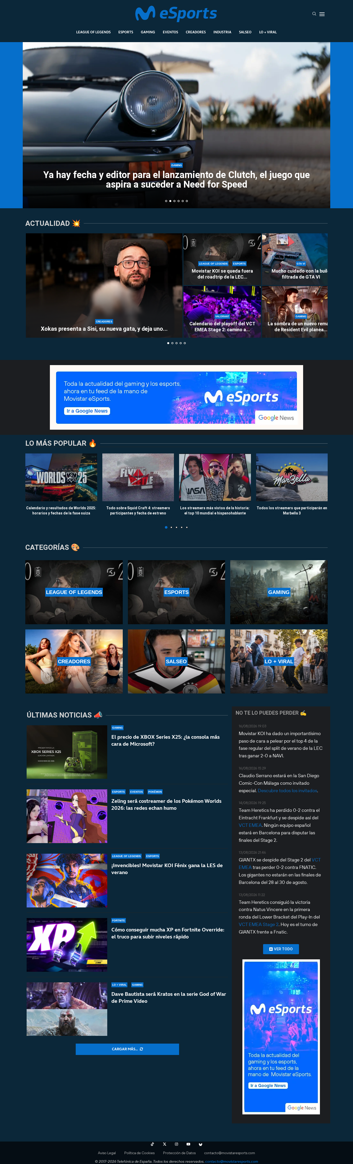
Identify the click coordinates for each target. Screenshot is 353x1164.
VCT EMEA (250, 825)
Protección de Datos (179, 1153)
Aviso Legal (107, 1153)
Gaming (148, 32)
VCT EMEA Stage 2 (259, 924)
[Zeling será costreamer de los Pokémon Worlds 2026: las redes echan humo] (67, 816)
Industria (222, 32)
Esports (125, 32)
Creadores (196, 32)
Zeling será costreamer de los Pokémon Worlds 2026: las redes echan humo (166, 804)
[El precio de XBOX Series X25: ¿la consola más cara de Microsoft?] (67, 752)
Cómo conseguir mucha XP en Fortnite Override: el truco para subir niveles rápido (167, 933)
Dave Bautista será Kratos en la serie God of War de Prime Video (168, 997)
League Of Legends (93, 32)
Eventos (170, 32)
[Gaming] (279, 592)
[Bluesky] (200, 1144)
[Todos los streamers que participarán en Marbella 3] (292, 477)
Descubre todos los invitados (287, 790)
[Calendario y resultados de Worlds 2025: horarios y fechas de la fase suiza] (61, 477)
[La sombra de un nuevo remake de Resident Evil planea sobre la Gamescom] (301, 312)
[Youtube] (188, 1144)
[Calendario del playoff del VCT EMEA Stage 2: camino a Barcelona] (222, 312)
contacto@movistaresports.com (229, 1153)
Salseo (245, 32)
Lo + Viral (268, 32)
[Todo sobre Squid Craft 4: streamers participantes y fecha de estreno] (138, 477)
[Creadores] (74, 661)
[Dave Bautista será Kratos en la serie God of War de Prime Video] (67, 1009)
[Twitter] (164, 1144)
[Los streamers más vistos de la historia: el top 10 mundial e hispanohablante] (215, 477)
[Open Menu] (322, 14)
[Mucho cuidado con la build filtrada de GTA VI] (301, 259)
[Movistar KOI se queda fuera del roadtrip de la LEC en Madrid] (222, 259)
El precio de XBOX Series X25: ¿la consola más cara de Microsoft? (165, 740)
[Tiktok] (152, 1144)
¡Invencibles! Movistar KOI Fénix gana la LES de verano (167, 869)
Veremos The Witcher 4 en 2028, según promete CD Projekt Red (182, 194)
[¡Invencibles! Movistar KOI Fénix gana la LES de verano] (67, 880)
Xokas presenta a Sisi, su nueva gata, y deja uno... (104, 329)
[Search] (314, 14)
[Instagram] (176, 1144)
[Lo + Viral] (279, 661)
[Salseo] (176, 661)
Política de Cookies (139, 1153)
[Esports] (176, 592)
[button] (32, 124)
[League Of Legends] (74, 592)
